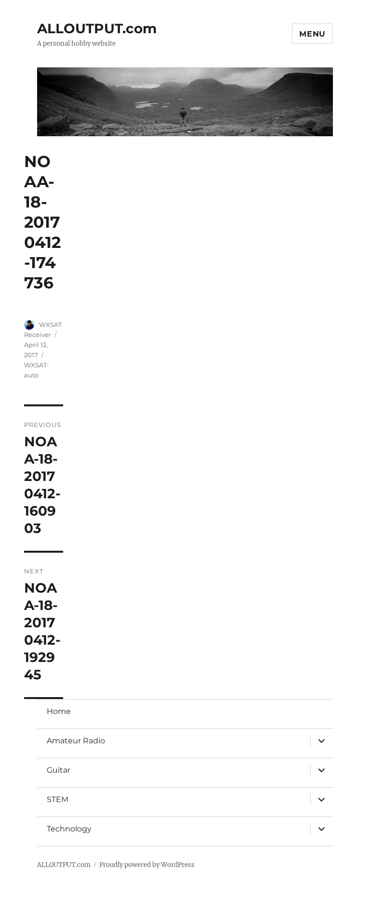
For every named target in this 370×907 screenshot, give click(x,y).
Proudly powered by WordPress (147, 865)
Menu (312, 34)
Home (59, 711)
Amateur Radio (76, 740)
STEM (57, 799)
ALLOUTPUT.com (97, 28)
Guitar (58, 770)
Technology (69, 828)
